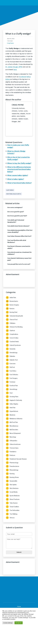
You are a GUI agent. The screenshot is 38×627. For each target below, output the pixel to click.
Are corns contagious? (15, 207)
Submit (19, 552)
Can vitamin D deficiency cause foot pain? (19, 259)
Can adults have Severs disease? (18, 226)
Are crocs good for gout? (15, 211)
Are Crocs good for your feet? (17, 216)
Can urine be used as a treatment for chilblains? (19, 253)
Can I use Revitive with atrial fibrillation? (16, 241)
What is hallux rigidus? (15, 179)
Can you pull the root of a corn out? (18, 264)
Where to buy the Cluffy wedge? (19, 163)
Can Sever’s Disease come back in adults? (18, 247)
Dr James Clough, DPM (13, 67)
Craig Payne (10, 43)
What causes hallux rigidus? (17, 175)
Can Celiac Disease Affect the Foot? (19, 236)
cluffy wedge (10, 190)
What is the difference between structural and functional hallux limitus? (19, 169)
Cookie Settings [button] (7, 623)
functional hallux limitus (13, 194)
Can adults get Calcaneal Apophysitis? (15, 221)
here (15, 69)
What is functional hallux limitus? (19, 183)
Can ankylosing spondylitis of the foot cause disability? (19, 231)
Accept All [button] (18, 623)
